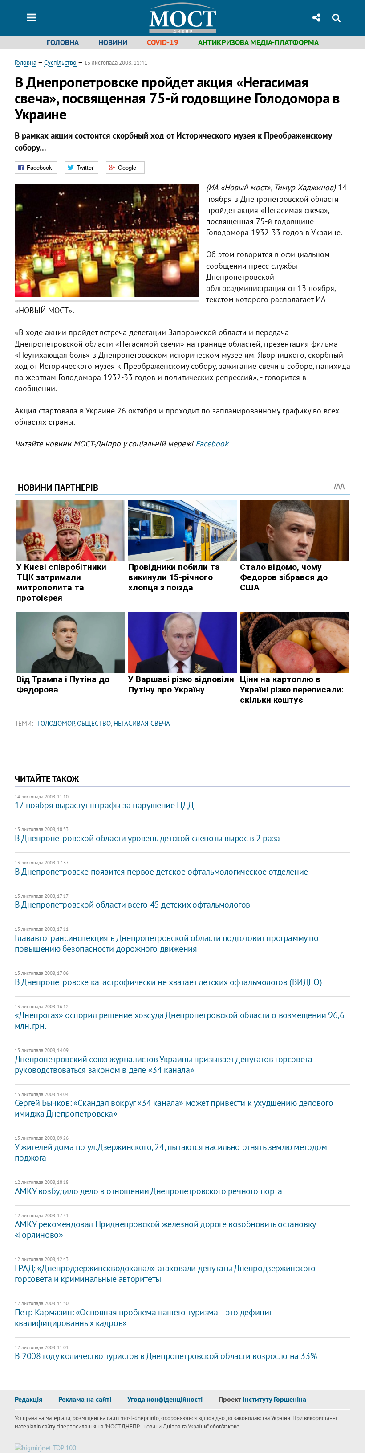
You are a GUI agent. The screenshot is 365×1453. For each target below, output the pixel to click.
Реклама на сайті (84, 1399)
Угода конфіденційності (165, 1399)
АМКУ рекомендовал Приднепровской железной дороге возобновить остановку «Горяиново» (165, 1229)
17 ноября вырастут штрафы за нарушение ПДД (104, 805)
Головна (63, 42)
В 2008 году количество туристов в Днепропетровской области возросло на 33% (165, 1356)
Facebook (211, 443)
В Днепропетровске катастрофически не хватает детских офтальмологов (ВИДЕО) (168, 982)
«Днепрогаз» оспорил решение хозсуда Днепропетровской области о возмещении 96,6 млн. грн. (180, 1020)
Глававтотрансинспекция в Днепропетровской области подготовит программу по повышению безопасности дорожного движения (167, 943)
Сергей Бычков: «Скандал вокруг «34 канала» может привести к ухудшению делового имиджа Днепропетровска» (174, 1108)
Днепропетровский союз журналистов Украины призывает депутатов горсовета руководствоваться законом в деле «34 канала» (163, 1064)
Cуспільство (60, 62)
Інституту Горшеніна (274, 1399)
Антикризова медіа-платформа (258, 42)
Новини (112, 42)
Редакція (28, 1399)
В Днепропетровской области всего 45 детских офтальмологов (132, 904)
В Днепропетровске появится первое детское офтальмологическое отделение (161, 871)
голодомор (55, 723)
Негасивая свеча (142, 723)
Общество (94, 723)
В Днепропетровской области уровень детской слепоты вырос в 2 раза (147, 838)
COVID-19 (162, 42)
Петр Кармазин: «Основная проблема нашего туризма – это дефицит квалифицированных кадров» (143, 1317)
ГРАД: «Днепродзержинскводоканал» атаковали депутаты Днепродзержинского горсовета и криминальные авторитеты (165, 1273)
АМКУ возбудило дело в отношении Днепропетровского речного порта (148, 1191)
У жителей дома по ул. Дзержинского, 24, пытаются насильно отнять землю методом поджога (171, 1152)
